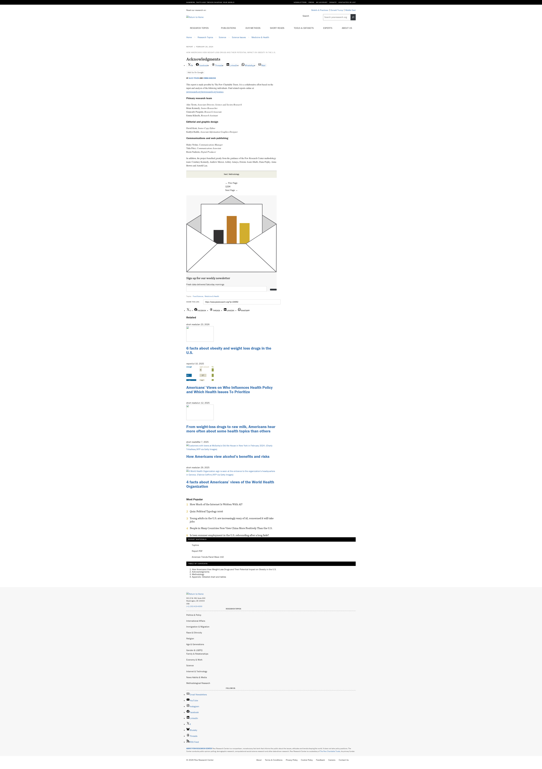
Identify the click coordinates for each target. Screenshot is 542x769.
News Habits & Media (196, 677)
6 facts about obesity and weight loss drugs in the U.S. (228, 350)
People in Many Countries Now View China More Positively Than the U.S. (231, 528)
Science (190, 665)
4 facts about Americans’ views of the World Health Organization (230, 484)
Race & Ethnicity (194, 632)
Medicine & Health (212, 296)
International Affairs (195, 620)
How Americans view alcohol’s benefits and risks (227, 456)
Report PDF (197, 551)
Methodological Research (198, 683)
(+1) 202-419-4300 (194, 606)
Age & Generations (195, 644)
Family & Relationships (197, 653)
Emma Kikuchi (209, 78)
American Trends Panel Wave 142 (208, 557)
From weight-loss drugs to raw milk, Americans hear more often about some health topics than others (230, 428)
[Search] (353, 17)
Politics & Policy (193, 614)
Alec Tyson (194, 78)
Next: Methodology (231, 174)
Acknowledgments (200, 571)
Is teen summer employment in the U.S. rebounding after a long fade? (229, 535)
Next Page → (231, 190)
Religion (190, 638)
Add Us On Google (196, 72)
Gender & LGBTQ (194, 650)
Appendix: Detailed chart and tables (209, 576)
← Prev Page (231, 182)
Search (306, 15)
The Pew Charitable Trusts (330, 751)
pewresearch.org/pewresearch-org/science (204, 91)
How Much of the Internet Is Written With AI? (216, 504)
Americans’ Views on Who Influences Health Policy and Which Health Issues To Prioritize (229, 389)
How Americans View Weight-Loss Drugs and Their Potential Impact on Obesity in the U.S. (231, 52)
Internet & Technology (196, 671)
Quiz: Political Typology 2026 (206, 511)
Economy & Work (194, 659)
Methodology (198, 574)
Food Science (198, 296)
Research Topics (199, 28)
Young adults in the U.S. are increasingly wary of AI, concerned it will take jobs (232, 520)
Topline (195, 545)
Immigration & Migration (197, 626)
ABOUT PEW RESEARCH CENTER (199, 748)
